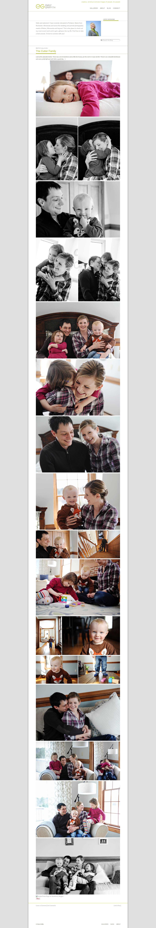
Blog (109, 8)
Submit (101, 40)
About (102, 8)
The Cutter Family (46, 51)
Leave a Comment (41, 905)
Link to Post (117, 905)
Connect (116, 8)
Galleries (94, 8)
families (46, 48)
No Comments (51, 905)
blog (42, 48)
